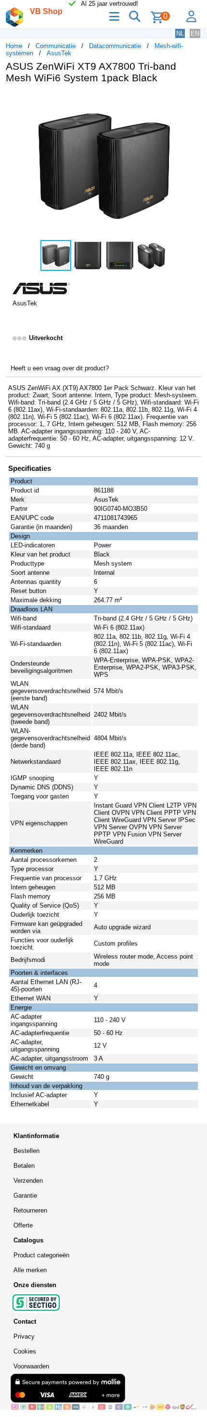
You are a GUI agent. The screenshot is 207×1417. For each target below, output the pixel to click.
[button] (192, 101)
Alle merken (30, 1270)
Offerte (23, 1225)
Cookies (24, 1351)
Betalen (24, 1165)
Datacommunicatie (115, 46)
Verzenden (28, 1180)
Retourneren (30, 1210)
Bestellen (26, 1150)
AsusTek (59, 53)
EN (195, 33)
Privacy (24, 1336)
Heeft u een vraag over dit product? (60, 368)
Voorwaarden (31, 1366)
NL (180, 33)
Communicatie (56, 46)
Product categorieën (41, 1255)
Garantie (25, 1195)
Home (14, 46)
